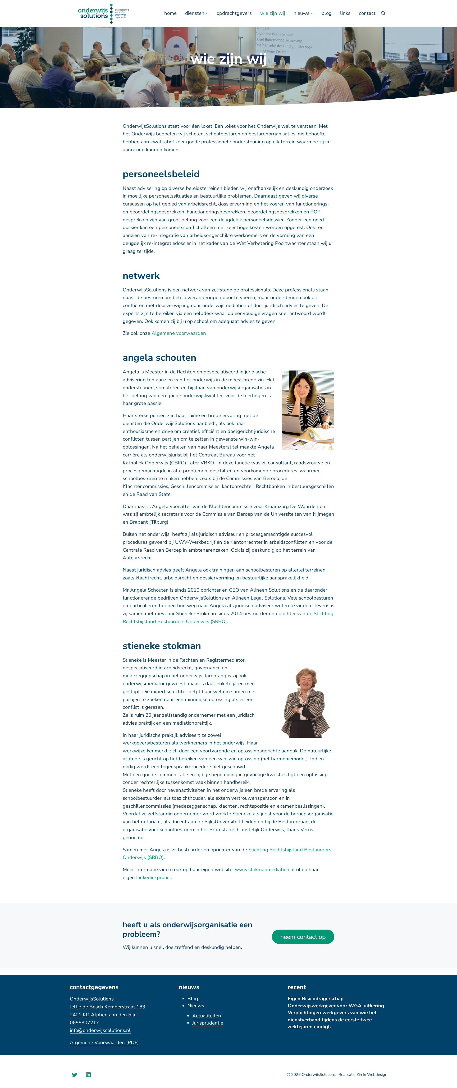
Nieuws (196, 1005)
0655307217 (84, 1022)
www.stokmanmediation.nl (265, 869)
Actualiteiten (206, 1015)
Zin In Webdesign (372, 1074)
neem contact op (303, 937)
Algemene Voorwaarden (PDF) (104, 1042)
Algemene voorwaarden (179, 333)
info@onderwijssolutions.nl (100, 1030)
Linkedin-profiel (153, 877)
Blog (193, 998)
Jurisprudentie (207, 1023)
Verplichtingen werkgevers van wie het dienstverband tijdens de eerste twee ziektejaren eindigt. (332, 1019)
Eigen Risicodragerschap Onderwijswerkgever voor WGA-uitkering (336, 1002)
